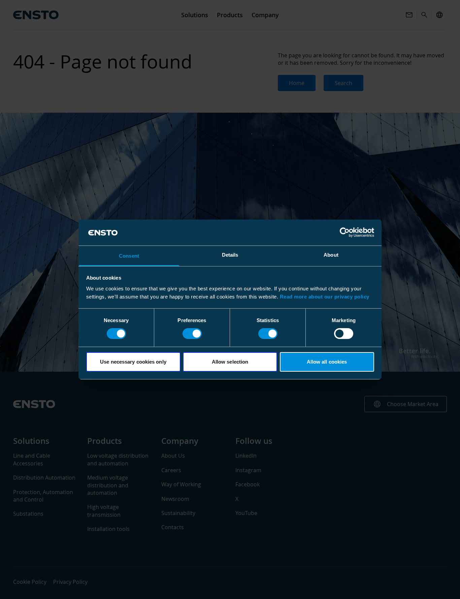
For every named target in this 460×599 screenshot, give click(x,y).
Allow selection (230, 362)
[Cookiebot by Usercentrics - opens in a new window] (344, 232)
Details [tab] (230, 255)
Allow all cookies (327, 362)
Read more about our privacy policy (324, 297)
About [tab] (331, 255)
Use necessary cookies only (133, 362)
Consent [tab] (129, 256)
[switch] (192, 333)
